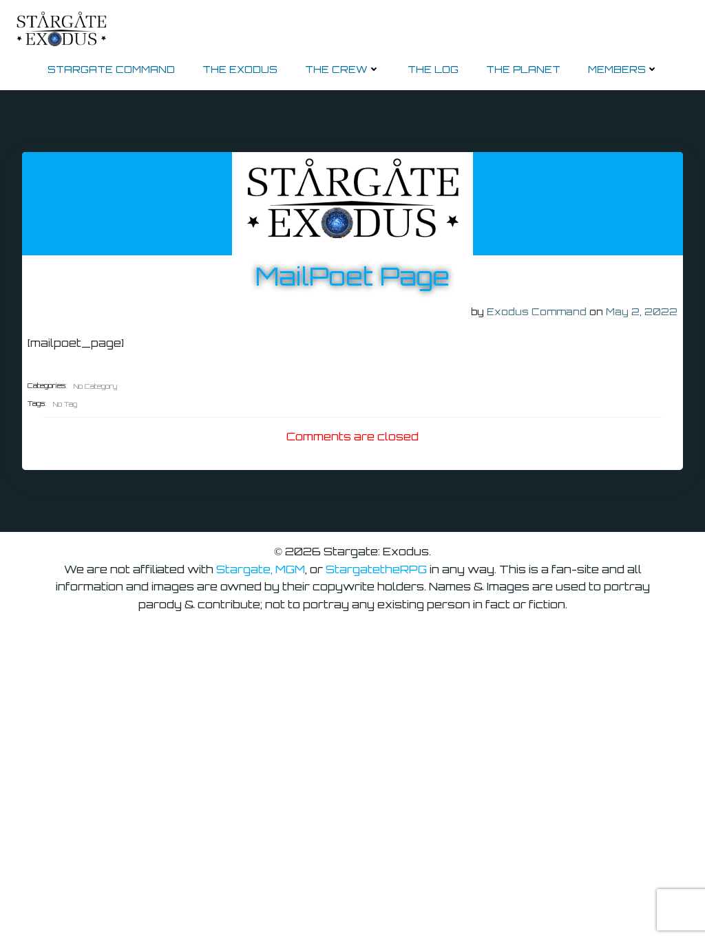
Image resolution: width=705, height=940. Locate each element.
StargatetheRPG (376, 569)
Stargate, (245, 569)
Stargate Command (111, 69)
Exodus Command (537, 311)
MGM (290, 569)
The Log (433, 69)
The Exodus (239, 69)
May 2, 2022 (641, 311)
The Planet (523, 69)
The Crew (336, 69)
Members (617, 69)
